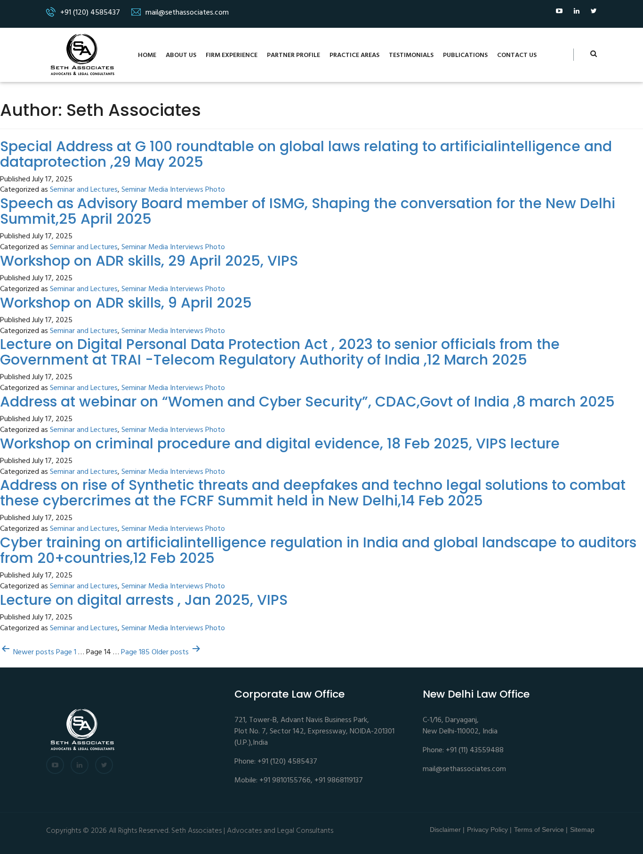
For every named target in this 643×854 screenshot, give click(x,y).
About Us (181, 55)
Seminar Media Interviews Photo (173, 190)
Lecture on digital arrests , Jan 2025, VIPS (144, 600)
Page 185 (135, 652)
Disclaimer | (447, 829)
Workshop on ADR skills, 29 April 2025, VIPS (149, 260)
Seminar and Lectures (84, 190)
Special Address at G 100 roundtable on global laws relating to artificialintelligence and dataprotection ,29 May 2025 (306, 154)
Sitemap (582, 829)
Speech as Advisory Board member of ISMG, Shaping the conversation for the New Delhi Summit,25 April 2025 (307, 211)
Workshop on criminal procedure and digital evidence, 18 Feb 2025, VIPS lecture (280, 443)
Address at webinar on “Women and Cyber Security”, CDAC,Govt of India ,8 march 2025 (307, 401)
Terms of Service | (541, 829)
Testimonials (411, 55)
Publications (465, 55)
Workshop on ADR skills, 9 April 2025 (126, 302)
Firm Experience (231, 55)
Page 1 (66, 652)
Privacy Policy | (489, 829)
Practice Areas (354, 55)
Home (147, 55)
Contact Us (517, 55)
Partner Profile (293, 55)
